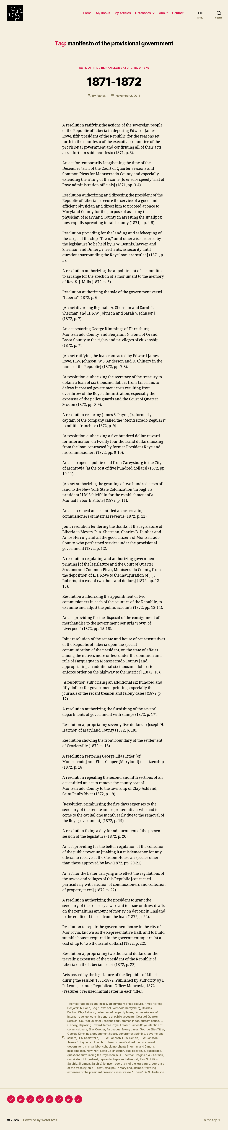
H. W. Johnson (148, 1038)
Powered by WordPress (40, 1120)
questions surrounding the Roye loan (91, 1055)
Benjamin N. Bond (78, 1008)
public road (154, 1051)
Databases (143, 13)
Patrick (101, 95)
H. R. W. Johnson (110, 1038)
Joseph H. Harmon (105, 1042)
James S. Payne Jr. (79, 1042)
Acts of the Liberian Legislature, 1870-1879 (114, 67)
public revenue (135, 1051)
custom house (150, 1021)
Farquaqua (113, 1029)
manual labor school (98, 1046)
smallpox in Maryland (118, 1068)
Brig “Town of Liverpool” (107, 1008)
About (163, 13)
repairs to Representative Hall (119, 1059)
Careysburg (132, 1008)
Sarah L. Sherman (78, 1063)
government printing (132, 1033)
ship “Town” (95, 1068)
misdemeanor (76, 1051)
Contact (178, 13)
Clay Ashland (86, 1012)
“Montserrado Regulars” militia (87, 1003)
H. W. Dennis (130, 1038)
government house (104, 1033)
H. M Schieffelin (88, 1038)
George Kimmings (79, 1033)
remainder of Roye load (82, 1059)
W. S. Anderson (154, 1072)
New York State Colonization (105, 1051)
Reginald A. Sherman (149, 1055)
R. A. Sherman (125, 1055)
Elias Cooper (97, 1029)
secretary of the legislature (132, 1063)
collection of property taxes (115, 1012)
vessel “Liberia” (133, 1072)
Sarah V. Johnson (102, 1063)
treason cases (112, 1072)
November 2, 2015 (128, 95)
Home (87, 13)
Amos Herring (153, 1003)
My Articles (123, 13)
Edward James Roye (133, 1025)
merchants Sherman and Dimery (133, 1046)
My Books (103, 13)
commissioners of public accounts (112, 1016)
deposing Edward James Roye (99, 1025)
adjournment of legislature (125, 1003)
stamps (138, 1068)
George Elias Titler (152, 1029)
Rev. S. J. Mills (149, 1059)
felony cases (130, 1029)
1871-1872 (114, 81)
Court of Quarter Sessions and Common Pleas (109, 1021)
